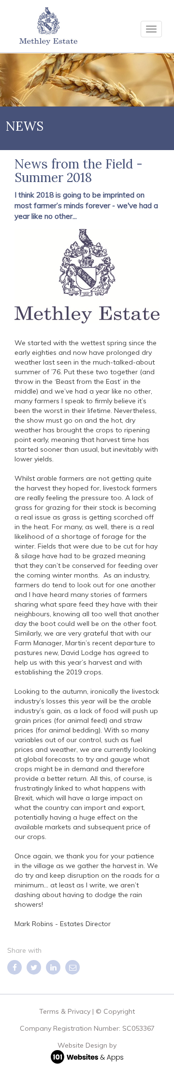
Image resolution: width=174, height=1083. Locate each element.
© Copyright (115, 1011)
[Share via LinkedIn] (53, 967)
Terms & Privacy (64, 1011)
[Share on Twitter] (34, 967)
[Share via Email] (72, 967)
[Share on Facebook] (14, 967)
